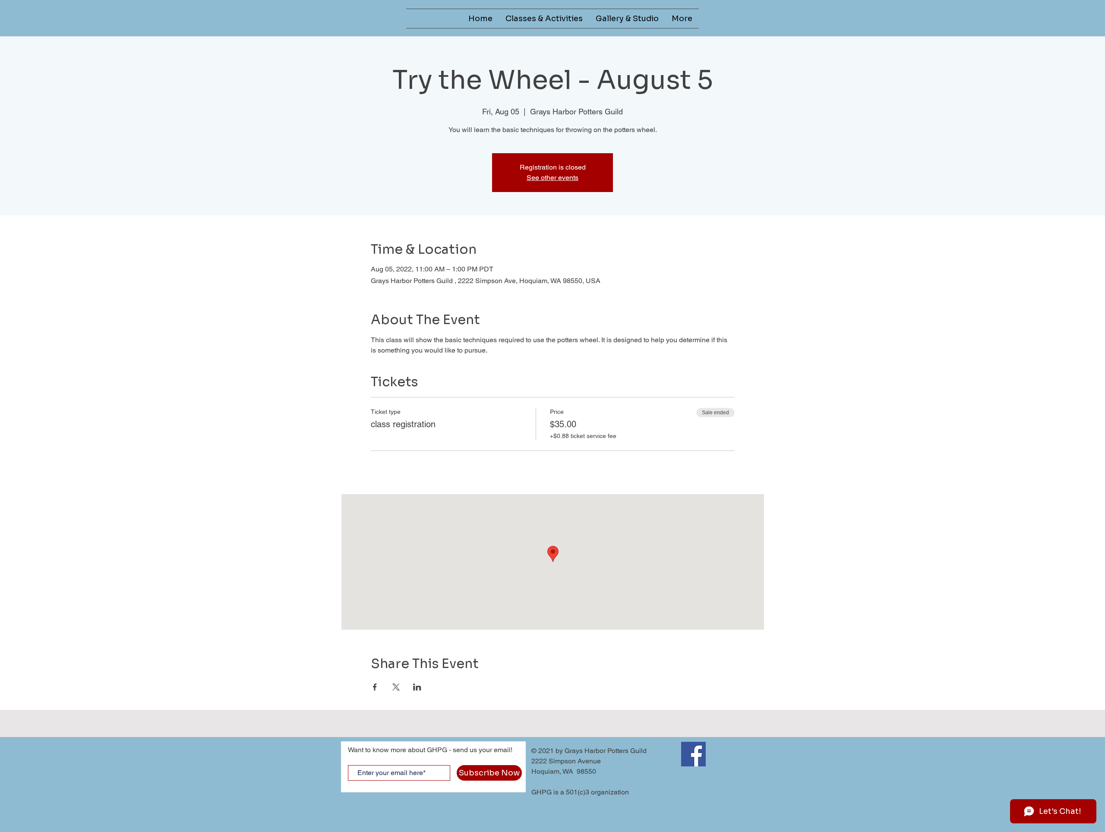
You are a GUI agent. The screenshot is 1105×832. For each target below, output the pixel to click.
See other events (552, 177)
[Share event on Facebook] (375, 687)
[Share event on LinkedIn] (417, 687)
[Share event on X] (396, 687)
